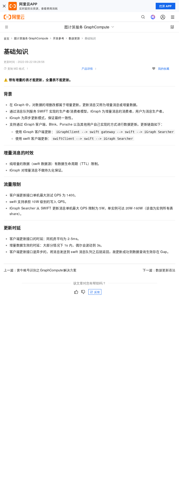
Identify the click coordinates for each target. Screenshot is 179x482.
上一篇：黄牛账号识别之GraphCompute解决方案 (40, 270)
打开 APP (165, 6)
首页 (6, 38)
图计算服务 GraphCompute (31, 38)
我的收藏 (163, 68)
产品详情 (87, 68)
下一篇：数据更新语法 (159, 270)
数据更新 (74, 38)
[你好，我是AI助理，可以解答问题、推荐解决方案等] (153, 17)
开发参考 (58, 38)
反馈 (97, 292)
